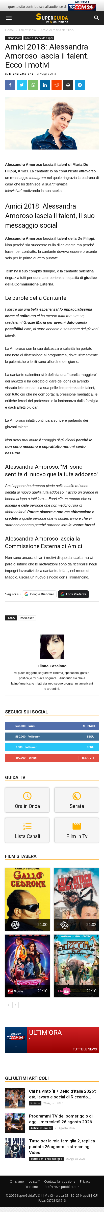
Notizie (35, 1103)
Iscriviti (88, 757)
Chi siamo (17, 1181)
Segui (91, 736)
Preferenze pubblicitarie (62, 1187)
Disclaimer (32, 1187)
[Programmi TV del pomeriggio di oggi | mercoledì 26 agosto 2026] (15, 1123)
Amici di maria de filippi (57, 30)
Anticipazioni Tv (41, 1128)
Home (9, 30)
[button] (97, 18)
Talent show (27, 30)
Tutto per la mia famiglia (46, 1158)
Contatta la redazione (59, 1181)
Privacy (85, 1181)
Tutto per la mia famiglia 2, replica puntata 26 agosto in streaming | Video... (62, 1146)
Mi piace (89, 726)
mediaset (27, 618)
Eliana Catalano (21, 73)
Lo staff (34, 1181)
